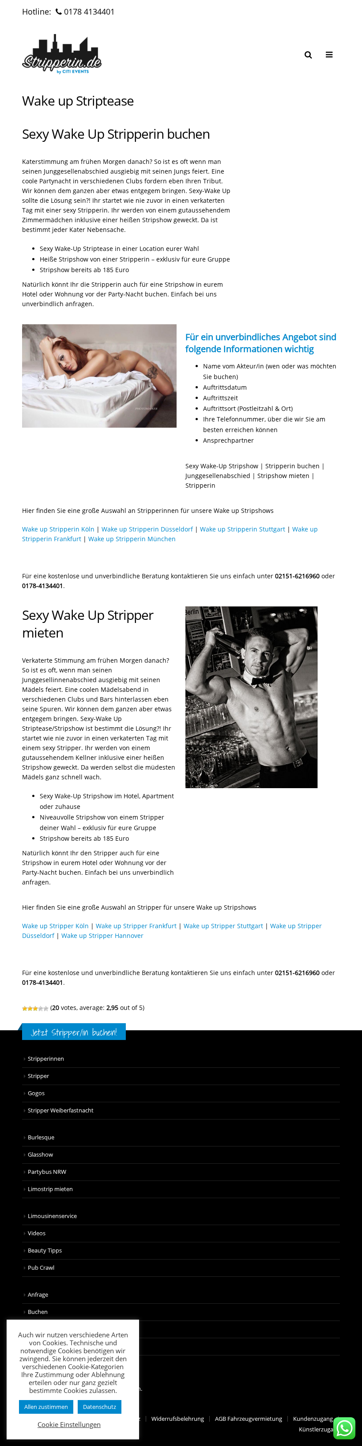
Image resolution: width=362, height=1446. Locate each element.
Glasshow (40, 1154)
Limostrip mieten (50, 1189)
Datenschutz (99, 1407)
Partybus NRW (47, 1172)
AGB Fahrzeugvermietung (248, 1419)
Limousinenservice (52, 1216)
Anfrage (38, 1294)
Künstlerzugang (319, 1429)
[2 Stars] (30, 1008)
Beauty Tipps (45, 1250)
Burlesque (41, 1137)
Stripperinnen (46, 1059)
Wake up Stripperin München (132, 539)
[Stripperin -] (62, 54)
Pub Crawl (41, 1267)
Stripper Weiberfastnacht (61, 1110)
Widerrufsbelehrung (177, 1419)
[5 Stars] (46, 1008)
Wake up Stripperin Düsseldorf (147, 529)
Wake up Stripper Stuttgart (223, 926)
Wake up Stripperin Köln (58, 529)
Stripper (38, 1076)
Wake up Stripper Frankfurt (136, 926)
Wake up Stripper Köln (55, 926)
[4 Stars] (40, 1008)
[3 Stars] (35, 1008)
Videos (36, 1233)
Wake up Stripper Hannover (102, 935)
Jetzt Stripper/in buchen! (74, 1032)
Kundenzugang (313, 1419)
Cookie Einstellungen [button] (69, 1424)
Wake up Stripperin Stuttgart (242, 529)
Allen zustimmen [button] (46, 1407)
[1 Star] (24, 1008)
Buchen (38, 1312)
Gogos (36, 1093)
